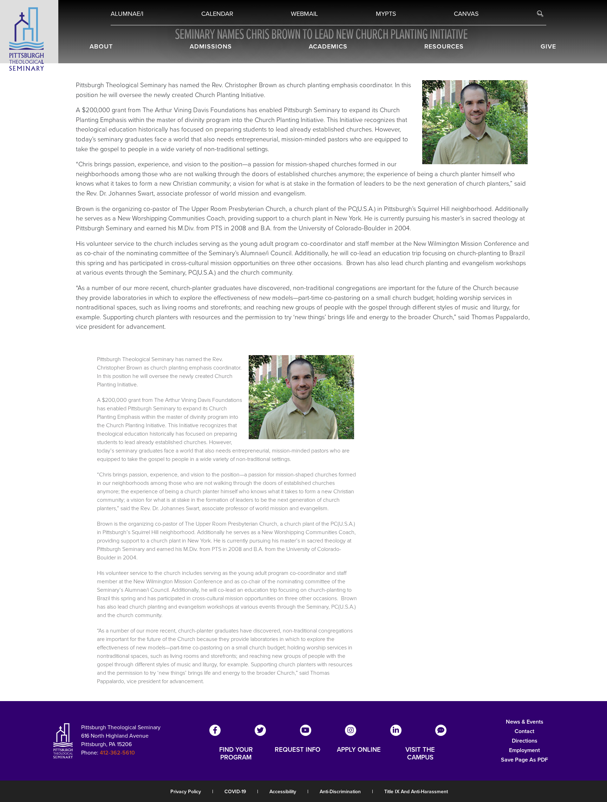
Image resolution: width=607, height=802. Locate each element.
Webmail (304, 13)
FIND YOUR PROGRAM (236, 753)
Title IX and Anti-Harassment (416, 791)
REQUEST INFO (297, 750)
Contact (524, 731)
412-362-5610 (117, 753)
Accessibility (282, 791)
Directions (524, 740)
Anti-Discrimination (340, 791)
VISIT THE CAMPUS (420, 753)
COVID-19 (235, 791)
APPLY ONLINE (359, 750)
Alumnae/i (127, 13)
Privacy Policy (185, 791)
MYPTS (386, 13)
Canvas (466, 13)
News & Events (524, 721)
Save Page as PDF (524, 759)
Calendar (217, 13)
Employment (524, 750)
